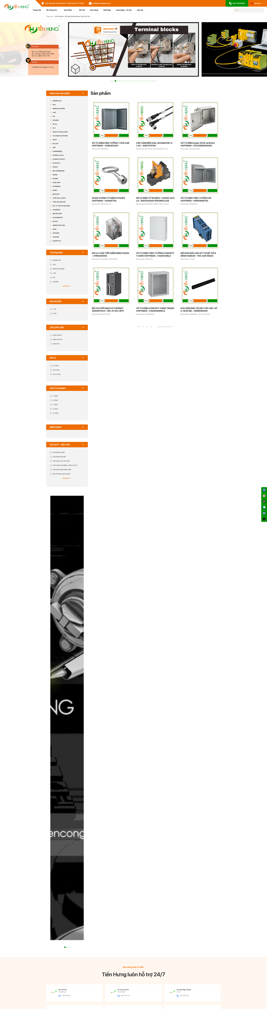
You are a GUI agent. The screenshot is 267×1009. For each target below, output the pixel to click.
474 (164, 327)
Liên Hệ (140, 10)
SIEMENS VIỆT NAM (59, 225)
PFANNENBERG (57, 151)
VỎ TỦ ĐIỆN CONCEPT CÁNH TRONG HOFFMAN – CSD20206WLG (155, 309)
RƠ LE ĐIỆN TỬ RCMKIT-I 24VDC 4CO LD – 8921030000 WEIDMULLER (155, 199)
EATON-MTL (56, 163)
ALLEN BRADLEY (58, 217)
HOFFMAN (56, 233)
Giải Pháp (107, 10)
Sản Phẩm (68, 10)
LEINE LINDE (56, 182)
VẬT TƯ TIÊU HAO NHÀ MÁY (61, 206)
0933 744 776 (125, 995)
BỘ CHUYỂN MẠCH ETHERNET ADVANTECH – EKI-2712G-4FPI (108, 309)
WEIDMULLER (57, 101)
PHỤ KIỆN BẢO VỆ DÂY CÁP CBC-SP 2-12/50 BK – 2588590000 (199, 309)
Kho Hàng (94, 10)
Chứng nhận (50, 11)
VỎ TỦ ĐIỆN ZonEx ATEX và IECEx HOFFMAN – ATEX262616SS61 (198, 144)
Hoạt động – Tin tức (124, 10)
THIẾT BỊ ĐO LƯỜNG (59, 198)
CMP (54, 147)
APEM (54, 229)
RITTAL (55, 124)
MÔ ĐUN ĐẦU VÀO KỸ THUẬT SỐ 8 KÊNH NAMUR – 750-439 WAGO (198, 254)
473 (160, 327)
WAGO (55, 140)
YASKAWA (56, 237)
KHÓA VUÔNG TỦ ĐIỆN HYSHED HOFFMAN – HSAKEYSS (108, 199)
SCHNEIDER (56, 210)
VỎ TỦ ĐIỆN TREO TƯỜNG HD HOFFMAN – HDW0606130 (196, 199)
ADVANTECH (57, 241)
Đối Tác (82, 10)
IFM (54, 116)
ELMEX (55, 190)
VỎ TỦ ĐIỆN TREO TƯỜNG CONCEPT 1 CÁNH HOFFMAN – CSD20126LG (155, 254)
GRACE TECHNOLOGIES (60, 132)
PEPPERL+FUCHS (58, 155)
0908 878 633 (66, 995)
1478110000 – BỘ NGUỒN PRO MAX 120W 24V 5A (72, 16)
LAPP (54, 112)
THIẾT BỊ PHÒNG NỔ (59, 202)
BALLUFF (55, 143)
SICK (54, 105)
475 (168, 327)
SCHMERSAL (57, 186)
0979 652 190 (184, 995)
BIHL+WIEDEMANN (58, 171)
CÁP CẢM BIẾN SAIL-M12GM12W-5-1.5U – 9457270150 (154, 144)
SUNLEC (55, 167)
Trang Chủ (37, 10)
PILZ (54, 128)
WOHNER (56, 120)
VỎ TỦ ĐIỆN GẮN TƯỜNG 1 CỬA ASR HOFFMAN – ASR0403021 (110, 144)
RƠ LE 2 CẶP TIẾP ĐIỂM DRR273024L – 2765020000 (110, 254)
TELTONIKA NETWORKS (60, 136)
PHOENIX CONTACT (59, 159)
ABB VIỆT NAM (57, 213)
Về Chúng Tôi (51, 10)
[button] (111, 81)
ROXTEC (55, 221)
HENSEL (55, 175)
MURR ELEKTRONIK (59, 108)
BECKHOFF (56, 194)
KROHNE (55, 178)
